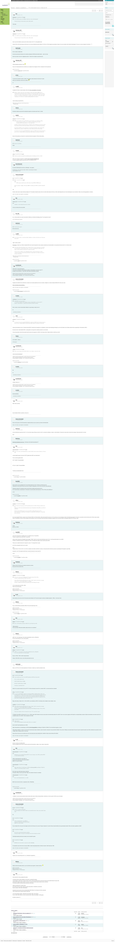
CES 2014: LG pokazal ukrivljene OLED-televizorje (23, 927)
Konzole (20, 915)
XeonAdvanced (19, 164)
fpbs (82, 927)
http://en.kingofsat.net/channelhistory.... (19, 285)
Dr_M (17, 594)
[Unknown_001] (14, 31)
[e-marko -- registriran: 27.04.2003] (14, 296)
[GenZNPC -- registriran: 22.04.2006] (14, 482)
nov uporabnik (107, 22)
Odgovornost (14, 940)
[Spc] (14, 14)
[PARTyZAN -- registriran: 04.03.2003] (14, 48)
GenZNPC (18, 481)
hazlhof (17, 115)
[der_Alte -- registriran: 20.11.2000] (14, 214)
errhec (17, 75)
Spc (16, 13)
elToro (17, 500)
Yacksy (17, 336)
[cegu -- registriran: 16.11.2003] (14, 316)
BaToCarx (18, 428)
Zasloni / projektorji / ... (23, 922)
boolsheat (82, 917)
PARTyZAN (14, 17)
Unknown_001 (19, 30)
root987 (17, 86)
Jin (14, 179)
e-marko (17, 295)
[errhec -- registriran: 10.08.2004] (14, 75)
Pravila (2, 940)
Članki (2, 16)
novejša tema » (69, 936)
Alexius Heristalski (19, 174)
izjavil (24, 17)
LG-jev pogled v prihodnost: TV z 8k (20, 924)
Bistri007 (82, 913)
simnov (17, 107)
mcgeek (17, 150)
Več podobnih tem (14, 932)
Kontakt (24, 940)
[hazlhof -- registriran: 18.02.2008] (14, 116)
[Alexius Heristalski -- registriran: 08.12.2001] (14, 175)
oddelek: (50, 936)
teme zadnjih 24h (4, 15)
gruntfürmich (18, 265)
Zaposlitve (2, 18)
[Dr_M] (14, 595)
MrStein (17, 571)
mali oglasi (3, 13)
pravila (3, 22)
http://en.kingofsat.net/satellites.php (33, 158)
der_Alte (17, 213)
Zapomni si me (108, 14)
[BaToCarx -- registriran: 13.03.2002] (14, 429)
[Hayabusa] (14, 523)
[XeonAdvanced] (14, 164)
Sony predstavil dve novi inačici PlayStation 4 (22, 917)
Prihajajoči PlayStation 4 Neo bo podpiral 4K (22, 913)
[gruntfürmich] (14, 266)
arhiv (2, 10)
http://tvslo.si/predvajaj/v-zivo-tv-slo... (18, 442)
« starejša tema (45, 936)
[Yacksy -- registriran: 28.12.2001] (14, 336)
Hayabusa (18, 522)
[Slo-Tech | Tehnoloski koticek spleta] (6, 4)
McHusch (14, 914)
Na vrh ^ (113, 940)
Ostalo (2, 21)
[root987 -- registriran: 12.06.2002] (14, 87)
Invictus (82, 924)
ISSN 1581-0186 (28, 940)
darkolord (14, 118)
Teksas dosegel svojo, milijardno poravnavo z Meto (23, 0)
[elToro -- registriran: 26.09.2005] (14, 501)
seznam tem (107, 32)
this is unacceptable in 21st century (35, 90)
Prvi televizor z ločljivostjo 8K (19, 920)
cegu (17, 315)
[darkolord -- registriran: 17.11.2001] (14, 140)
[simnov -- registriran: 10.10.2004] (14, 108)
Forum (2, 12)
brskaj (3, 19)
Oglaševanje (19, 940)
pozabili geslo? (107, 23)
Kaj (81, 920)
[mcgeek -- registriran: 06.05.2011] (14, 151)
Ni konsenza (15, 244)
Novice (2, 9)
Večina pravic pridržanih (8, 940)
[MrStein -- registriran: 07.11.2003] (14, 572)
